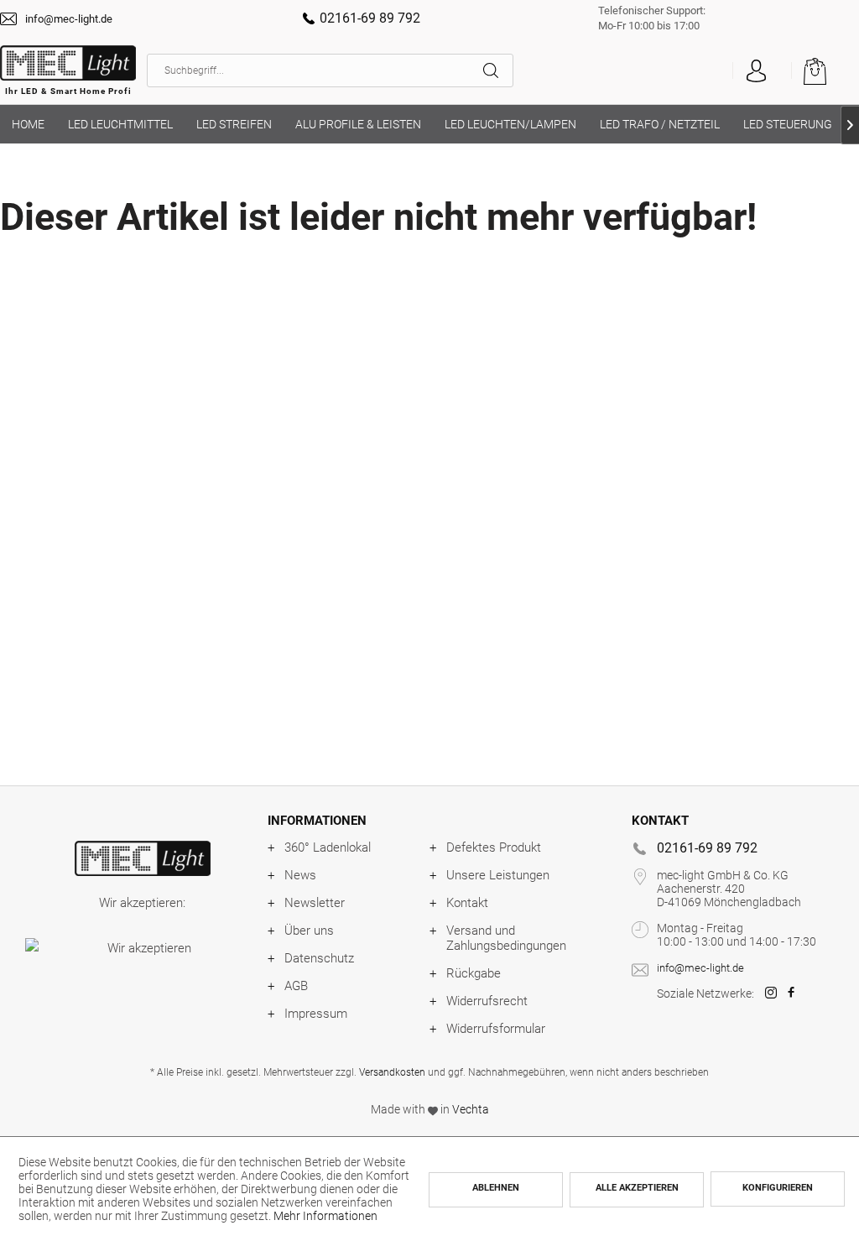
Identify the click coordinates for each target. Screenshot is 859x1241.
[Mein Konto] (756, 70)
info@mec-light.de (68, 19)
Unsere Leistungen (497, 875)
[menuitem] (330, 70)
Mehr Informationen (325, 1216)
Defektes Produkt (493, 847)
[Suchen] (498, 70)
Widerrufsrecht (487, 1001)
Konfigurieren (777, 1187)
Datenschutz (319, 958)
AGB (296, 985)
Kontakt (467, 902)
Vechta (470, 1109)
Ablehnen (495, 1187)
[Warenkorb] (824, 70)
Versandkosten (392, 1072)
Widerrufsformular (495, 1028)
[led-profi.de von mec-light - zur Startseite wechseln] (68, 75)
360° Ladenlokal (327, 847)
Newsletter (314, 902)
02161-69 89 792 (370, 18)
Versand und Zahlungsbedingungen (506, 938)
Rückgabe (473, 973)
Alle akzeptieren (637, 1187)
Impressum (315, 1013)
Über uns (309, 930)
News (300, 875)
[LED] (142, 858)
